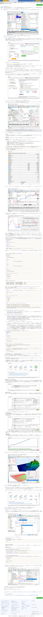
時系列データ (21, 286)
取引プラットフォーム (14, 601)
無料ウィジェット (3, 614)
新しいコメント (40, 4)
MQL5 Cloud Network (14, 608)
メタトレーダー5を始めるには (9, 593)
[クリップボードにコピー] (41, 240)
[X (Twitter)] (34, 610)
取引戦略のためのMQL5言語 (15, 607)
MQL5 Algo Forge (13, 609)
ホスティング (11, 38)
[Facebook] (32, 610)
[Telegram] (33, 610)
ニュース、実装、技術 (14, 604)
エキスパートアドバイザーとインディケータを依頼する (5, 606)
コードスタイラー (12, 510)
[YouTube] (36, 610)
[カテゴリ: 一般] (1, 597)
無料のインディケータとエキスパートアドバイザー (5, 602)
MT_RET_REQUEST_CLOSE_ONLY (17, 319)
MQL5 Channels (34, 604)
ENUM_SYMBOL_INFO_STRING (11, 310)
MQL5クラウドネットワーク (12, 507)
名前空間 (35, 250)
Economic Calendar (34, 607)
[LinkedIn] (37, 610)
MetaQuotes (5, 6)
